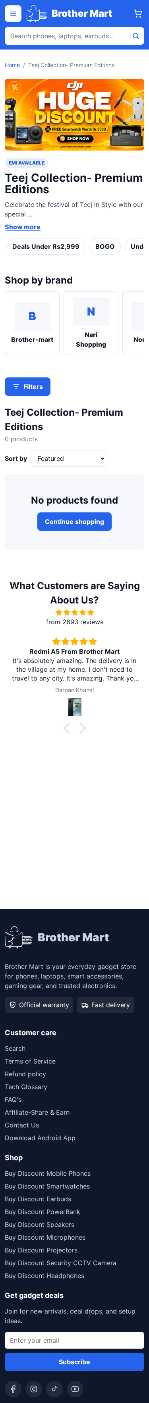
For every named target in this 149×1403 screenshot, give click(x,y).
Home (12, 65)
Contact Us (22, 1125)
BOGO (105, 246)
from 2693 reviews (74, 622)
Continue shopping (74, 522)
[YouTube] (75, 1389)
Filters (33, 387)
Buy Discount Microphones (45, 1237)
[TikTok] (54, 1389)
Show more (23, 227)
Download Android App (40, 1138)
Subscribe (74, 1362)
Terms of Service (30, 1061)
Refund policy (25, 1074)
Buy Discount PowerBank (42, 1212)
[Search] (136, 36)
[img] (74, 612)
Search (15, 1048)
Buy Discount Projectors (41, 1250)
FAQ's (13, 1099)
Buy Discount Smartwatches (47, 1186)
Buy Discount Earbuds (38, 1199)
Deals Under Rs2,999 (45, 246)
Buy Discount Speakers (39, 1224)
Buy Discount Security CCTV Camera (60, 1263)
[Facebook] (13, 1389)
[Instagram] (33, 1389)
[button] (68, 728)
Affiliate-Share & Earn (37, 1112)
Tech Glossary (26, 1087)
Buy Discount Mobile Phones (48, 1173)
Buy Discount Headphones (44, 1276)
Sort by (16, 458)
